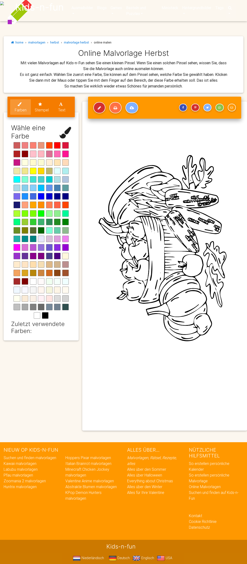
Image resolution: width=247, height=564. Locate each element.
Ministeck (170, 7)
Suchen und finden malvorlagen (30, 457)
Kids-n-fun (39, 7)
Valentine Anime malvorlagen (89, 480)
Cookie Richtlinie (203, 521)
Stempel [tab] (42, 110)
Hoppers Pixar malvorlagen (88, 457)
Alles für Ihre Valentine (145, 492)
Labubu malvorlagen (21, 469)
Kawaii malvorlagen (20, 463)
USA (168, 558)
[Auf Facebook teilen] (183, 107)
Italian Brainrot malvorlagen (88, 463)
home (18, 42)
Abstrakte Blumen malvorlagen (91, 486)
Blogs (102, 7)
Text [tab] (61, 110)
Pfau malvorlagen (18, 475)
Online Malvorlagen (205, 486)
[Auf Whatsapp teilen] (219, 107)
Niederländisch (92, 558)
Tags (219, 7)
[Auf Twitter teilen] (207, 107)
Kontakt (195, 515)
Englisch (147, 558)
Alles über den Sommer (146, 469)
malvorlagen (36, 42)
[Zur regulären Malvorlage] (99, 108)
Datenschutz (199, 527)
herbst (54, 42)
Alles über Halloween (144, 475)
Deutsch (123, 558)
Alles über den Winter (144, 486)
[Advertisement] (164, 392)
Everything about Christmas (150, 480)
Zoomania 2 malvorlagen (25, 480)
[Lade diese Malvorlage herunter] (131, 108)
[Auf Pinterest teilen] (195, 107)
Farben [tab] (21, 110)
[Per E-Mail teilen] (232, 107)
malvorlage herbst (76, 42)
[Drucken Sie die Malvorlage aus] (115, 108)
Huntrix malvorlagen (20, 486)
